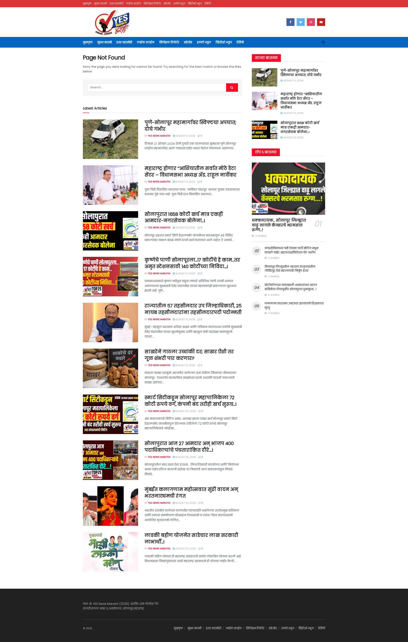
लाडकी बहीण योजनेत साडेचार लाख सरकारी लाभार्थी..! (191, 538)
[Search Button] (232, 87)
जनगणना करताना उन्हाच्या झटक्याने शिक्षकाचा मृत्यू (294, 305)
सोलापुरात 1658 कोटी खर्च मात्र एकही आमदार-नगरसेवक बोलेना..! (183, 217)
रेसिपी (207, 3)
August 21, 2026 (185, 135)
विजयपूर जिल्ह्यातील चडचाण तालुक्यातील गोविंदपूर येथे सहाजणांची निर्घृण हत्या (290, 268)
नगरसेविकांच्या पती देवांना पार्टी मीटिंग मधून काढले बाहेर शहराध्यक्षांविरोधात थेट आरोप (291, 250)
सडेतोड (167, 3)
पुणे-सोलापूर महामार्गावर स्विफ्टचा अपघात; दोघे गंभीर (190, 125)
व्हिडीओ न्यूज (195, 3)
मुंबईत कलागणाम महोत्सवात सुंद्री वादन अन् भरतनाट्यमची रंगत (191, 492)
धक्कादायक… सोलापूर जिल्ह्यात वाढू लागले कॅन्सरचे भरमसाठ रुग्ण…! (279, 225)
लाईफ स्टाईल (133, 3)
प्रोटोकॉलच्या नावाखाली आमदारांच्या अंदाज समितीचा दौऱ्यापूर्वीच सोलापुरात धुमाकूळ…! (291, 287)
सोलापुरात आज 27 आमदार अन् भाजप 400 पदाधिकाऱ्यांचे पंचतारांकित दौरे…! (189, 446)
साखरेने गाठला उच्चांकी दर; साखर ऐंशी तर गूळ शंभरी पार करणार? (189, 355)
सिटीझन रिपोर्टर (152, 3)
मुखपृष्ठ (87, 3)
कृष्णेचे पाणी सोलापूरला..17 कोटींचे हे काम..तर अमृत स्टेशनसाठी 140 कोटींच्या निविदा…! (192, 263)
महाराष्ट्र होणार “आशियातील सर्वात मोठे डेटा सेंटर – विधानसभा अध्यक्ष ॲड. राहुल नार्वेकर (190, 171)
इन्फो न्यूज (179, 3)
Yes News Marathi (159, 135)
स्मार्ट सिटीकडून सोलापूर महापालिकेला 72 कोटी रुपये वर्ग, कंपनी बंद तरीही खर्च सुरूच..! (190, 400)
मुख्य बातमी (100, 3)
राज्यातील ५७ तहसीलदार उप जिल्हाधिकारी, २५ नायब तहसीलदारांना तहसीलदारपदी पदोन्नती (193, 309)
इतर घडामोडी (116, 3)
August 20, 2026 (185, 411)
